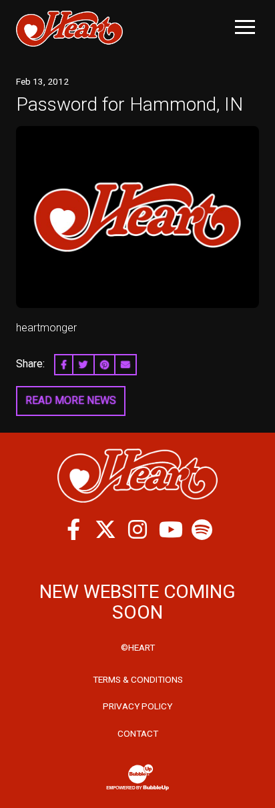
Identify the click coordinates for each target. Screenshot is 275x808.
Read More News (70, 400)
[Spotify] (201, 529)
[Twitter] (105, 529)
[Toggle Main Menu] (245, 27)
